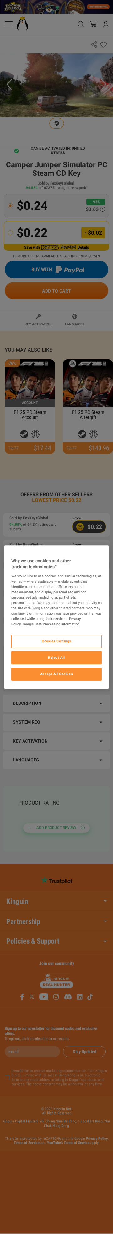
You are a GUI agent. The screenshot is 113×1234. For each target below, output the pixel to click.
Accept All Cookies (56, 674)
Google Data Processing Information (51, 624)
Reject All (56, 657)
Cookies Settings (56, 641)
